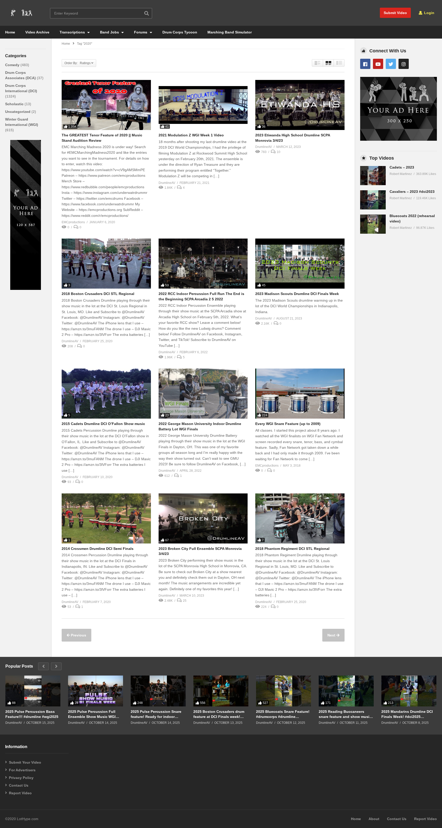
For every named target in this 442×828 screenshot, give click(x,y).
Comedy (12, 65)
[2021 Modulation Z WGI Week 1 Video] (203, 105)
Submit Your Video (25, 762)
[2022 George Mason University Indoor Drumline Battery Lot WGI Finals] (203, 394)
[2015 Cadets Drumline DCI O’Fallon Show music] (106, 394)
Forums (141, 32)
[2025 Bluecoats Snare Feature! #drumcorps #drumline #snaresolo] (283, 691)
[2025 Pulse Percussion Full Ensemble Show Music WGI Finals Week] (95, 691)
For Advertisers (22, 770)
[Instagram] (404, 64)
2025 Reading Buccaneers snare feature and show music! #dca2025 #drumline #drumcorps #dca (346, 714)
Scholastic (15, 104)
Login (428, 13)
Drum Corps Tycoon (179, 32)
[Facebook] (365, 64)
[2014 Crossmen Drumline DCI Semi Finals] (106, 518)
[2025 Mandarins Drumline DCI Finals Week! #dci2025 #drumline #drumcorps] (408, 691)
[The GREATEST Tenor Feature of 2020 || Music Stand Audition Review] (106, 105)
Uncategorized (18, 112)
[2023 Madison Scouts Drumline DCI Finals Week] (300, 264)
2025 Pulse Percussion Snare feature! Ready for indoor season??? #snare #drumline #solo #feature (156, 714)
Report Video (20, 793)
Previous (78, 635)
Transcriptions (73, 32)
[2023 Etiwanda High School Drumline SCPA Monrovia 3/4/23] (300, 105)
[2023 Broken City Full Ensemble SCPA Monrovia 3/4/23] (203, 518)
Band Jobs (110, 32)
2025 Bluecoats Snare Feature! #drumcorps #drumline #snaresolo (283, 714)
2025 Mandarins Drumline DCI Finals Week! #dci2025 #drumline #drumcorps (407, 714)
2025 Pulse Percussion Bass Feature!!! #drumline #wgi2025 (31, 714)
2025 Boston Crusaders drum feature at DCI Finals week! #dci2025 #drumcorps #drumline (218, 714)
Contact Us (18, 785)
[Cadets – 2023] (373, 175)
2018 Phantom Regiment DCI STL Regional (292, 549)
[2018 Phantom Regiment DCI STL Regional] (300, 518)
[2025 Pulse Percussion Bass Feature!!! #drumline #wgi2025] (32, 691)
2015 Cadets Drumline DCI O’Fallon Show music (103, 424)
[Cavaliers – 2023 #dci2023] (373, 199)
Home (10, 32)
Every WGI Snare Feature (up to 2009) (288, 424)
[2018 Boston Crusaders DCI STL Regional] (106, 264)
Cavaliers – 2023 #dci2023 (412, 192)
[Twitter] (391, 64)
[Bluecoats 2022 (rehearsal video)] (373, 224)
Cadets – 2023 (402, 167)
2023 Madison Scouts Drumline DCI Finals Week (297, 294)
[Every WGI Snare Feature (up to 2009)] (300, 394)
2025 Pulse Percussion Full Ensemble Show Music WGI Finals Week (92, 714)
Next (331, 635)
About (374, 819)
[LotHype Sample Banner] (25, 289)
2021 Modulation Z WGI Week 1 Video (191, 135)
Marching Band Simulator (229, 32)
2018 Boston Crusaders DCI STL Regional (98, 294)
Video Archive (37, 32)
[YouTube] (378, 64)
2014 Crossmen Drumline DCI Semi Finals (98, 549)
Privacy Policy (21, 778)
